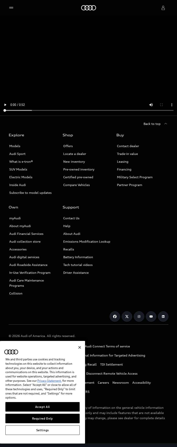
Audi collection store (25, 241)
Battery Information (78, 257)
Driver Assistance (76, 272)
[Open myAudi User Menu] (163, 8)
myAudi (15, 218)
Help (66, 226)
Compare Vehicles (76, 185)
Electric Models (20, 177)
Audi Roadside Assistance (28, 265)
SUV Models (18, 169)
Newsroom (120, 382)
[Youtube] (151, 316)
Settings (42, 430)
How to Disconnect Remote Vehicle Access (105, 373)
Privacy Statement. (49, 380)
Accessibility (141, 382)
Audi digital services (24, 257)
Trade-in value (127, 154)
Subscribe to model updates (30, 192)
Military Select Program (135, 177)
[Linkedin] (163, 316)
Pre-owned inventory (78, 169)
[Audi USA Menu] (12, 7)
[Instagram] (139, 316)
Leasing (122, 161)
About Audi (71, 233)
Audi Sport (17, 154)
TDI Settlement (111, 364)
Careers (103, 382)
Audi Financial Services (26, 233)
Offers (68, 146)
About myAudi (20, 226)
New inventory (74, 161)
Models (14, 146)
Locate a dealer (74, 154)
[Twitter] (127, 316)
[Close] (79, 347)
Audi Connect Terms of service (107, 346)
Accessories (18, 249)
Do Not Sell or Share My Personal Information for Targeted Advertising (92, 355)
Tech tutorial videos (78, 265)
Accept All (42, 407)
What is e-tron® (21, 161)
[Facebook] (115, 316)
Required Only (42, 418)
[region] (42, 392)
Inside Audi (17, 185)
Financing (124, 169)
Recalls (68, 249)
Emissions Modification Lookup (86, 241)
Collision (15, 293)
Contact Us (71, 218)
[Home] (88, 7)
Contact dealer (128, 146)
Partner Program (129, 185)
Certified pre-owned (78, 177)
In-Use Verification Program (30, 272)
